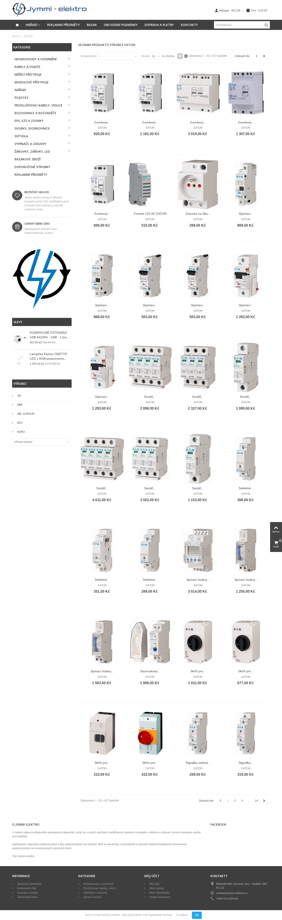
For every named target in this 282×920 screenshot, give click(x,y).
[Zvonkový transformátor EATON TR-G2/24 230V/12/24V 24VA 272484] (246, 93)
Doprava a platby (159, 25)
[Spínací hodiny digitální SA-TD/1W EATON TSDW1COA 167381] (198, 550)
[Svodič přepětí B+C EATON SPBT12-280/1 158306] (198, 459)
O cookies (182, 915)
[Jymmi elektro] (49, 9)
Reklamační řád (26, 888)
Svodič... (150, 396)
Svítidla (21, 136)
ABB (19, 404)
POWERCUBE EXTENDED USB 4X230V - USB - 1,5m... (49, 335)
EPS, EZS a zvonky (29, 121)
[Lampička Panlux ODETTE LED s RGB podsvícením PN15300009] (20, 360)
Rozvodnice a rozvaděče (35, 113)
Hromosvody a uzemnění (36, 59)
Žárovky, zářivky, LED (32, 151)
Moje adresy (156, 888)
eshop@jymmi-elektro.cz (231, 893)
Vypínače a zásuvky (30, 144)
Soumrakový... (150, 671)
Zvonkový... (102, 122)
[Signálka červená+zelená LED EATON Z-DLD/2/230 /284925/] (246, 733)
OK (197, 915)
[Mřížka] (180, 56)
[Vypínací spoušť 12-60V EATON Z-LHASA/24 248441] (102, 367)
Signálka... (246, 762)
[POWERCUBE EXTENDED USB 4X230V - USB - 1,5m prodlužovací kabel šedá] (20, 339)
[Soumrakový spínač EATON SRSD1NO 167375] (150, 642)
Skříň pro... (198, 671)
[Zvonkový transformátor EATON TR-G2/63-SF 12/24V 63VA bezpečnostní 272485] (198, 93)
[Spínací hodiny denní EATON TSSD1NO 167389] (246, 550)
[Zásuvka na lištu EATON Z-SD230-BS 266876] (198, 184)
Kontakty (189, 25)
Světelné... (246, 488)
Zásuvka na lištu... (198, 213)
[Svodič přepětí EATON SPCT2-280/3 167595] (198, 367)
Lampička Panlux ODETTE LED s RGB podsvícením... (48, 356)
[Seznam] (186, 56)
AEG (19, 422)
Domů (15, 36)
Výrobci (19, 383)
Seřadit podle (88, 56)
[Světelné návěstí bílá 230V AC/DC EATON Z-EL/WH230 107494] (150, 550)
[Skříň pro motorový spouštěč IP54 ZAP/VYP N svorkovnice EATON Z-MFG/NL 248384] (246, 642)
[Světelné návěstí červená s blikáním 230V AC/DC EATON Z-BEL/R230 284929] (102, 550)
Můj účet (154, 883)
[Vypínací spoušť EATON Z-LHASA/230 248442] (246, 276)
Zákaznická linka (27, 897)
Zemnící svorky (92, 897)
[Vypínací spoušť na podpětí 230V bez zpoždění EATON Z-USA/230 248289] (102, 276)
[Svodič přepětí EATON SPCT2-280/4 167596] (150, 367)
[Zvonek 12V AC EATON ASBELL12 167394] (150, 184)
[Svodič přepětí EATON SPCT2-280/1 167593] (246, 367)
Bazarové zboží (28, 159)
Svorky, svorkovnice (32, 128)
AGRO (21, 431)
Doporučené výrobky (32, 167)
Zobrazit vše (242, 56)
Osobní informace (160, 897)
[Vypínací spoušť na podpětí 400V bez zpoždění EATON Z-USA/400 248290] (246, 184)
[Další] (264, 56)
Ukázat (145, 56)
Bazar (92, 25)
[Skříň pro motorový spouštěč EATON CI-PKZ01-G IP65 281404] (102, 733)
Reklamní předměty (63, 25)
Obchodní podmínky (120, 25)
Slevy (17, 322)
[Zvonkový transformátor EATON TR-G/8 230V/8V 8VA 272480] (102, 184)
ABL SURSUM (25, 413)
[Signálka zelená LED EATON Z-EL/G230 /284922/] (198, 733)
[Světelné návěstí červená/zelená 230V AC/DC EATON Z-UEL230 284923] (246, 459)
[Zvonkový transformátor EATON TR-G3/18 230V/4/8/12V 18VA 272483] (150, 93)
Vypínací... (246, 213)
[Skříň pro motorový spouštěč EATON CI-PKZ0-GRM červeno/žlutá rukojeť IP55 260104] (150, 733)
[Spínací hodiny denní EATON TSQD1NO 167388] (102, 642)
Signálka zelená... (198, 762)
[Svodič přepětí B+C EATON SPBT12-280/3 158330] (150, 459)
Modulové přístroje (32, 82)
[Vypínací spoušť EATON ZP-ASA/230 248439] (198, 276)
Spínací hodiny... (198, 579)
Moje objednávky (159, 892)
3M (19, 395)
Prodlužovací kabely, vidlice (39, 105)
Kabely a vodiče (28, 67)
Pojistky (21, 97)
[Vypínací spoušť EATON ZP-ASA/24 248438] (150, 276)
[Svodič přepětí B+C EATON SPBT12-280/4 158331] (102, 459)
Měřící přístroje (28, 74)
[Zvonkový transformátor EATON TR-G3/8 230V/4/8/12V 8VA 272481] (102, 93)
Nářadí (31, 25)
